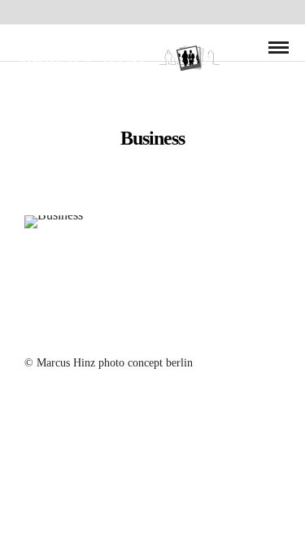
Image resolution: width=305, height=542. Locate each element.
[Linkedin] (163, 334)
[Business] (152, 221)
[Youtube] (142, 334)
